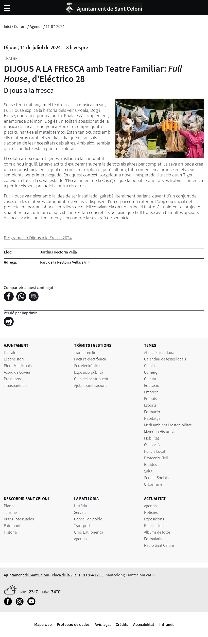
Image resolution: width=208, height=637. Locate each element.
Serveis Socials (156, 477)
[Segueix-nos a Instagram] (20, 604)
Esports (150, 405)
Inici (7, 26)
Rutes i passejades (19, 518)
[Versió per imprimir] (10, 322)
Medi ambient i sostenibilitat (168, 424)
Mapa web (43, 624)
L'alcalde (11, 352)
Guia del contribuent (91, 378)
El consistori (14, 358)
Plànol (9, 505)
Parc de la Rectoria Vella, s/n (64, 262)
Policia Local (154, 451)
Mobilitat (151, 438)
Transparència (15, 385)
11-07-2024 (55, 26)
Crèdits (122, 624)
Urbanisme (153, 484)
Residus (150, 464)
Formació (152, 411)
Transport (82, 525)
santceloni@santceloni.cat (128, 574)
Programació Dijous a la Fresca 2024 (38, 238)
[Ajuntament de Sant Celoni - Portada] (104, 7)
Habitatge (152, 418)
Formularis (153, 538)
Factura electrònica (90, 358)
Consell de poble (88, 518)
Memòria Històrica (159, 431)
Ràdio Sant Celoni (159, 545)
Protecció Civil (156, 457)
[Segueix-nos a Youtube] (32, 604)
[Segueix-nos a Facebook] (9, 604)
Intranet (166, 624)
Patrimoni (12, 525)
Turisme (10, 512)
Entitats (150, 398)
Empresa (151, 391)
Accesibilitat (143, 624)
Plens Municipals (17, 365)
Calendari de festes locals (165, 358)
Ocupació (152, 444)
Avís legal (103, 624)
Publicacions (154, 525)
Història (10, 532)
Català (149, 365)
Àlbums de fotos (157, 532)
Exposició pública (88, 372)
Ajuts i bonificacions (90, 385)
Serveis (80, 512)
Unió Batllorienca (88, 532)
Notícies (151, 512)
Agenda (36, 26)
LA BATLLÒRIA (86, 498)
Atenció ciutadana (159, 352)
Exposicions (154, 518)
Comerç (150, 372)
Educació (151, 385)
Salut (148, 471)
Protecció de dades (73, 624)
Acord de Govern (17, 372)
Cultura (20, 26)
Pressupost (13, 378)
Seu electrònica (87, 365)
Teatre (11, 58)
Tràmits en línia (86, 352)
